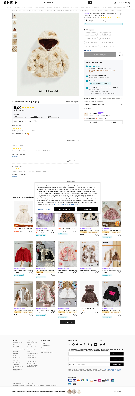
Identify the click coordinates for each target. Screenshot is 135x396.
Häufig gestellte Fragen (47, 352)
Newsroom (16, 360)
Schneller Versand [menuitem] (27, 7)
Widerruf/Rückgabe (32, 346)
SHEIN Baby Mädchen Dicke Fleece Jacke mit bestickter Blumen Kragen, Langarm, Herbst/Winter (111, 230)
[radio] (91, 34)
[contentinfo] (96, 380)
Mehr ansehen (67, 322)
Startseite (14, 10)
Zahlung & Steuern (45, 345)
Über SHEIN (16, 346)
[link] (118, 2)
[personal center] (115, 2)
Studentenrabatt (17, 358)
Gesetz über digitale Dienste (18, 367)
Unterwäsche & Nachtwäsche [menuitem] (71, 7)
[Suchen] (90, 2)
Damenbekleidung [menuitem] (39, 7)
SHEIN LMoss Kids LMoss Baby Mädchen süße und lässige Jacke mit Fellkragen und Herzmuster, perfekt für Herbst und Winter (23, 270)
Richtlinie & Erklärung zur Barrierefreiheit (32, 366)
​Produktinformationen (32, 363)
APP (101, 340)
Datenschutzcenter (116, 370)
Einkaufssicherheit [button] (94, 81)
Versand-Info (30, 344)
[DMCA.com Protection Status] (74, 384)
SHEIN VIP (16, 364)
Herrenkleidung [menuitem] (85, 7)
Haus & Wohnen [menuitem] (96, 7)
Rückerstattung (31, 349)
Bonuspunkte (44, 347)
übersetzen (15, 136)
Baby (19, 10)
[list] (83, 344)
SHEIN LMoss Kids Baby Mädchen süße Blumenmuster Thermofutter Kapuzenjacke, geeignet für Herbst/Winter (45, 310)
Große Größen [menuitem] (57, 7)
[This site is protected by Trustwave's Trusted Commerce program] (69, 384)
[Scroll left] (127, 7)
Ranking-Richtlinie (31, 361)
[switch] (35, 121)
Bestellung (29, 351)
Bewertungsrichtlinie (18, 110)
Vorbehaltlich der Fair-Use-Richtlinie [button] (98, 77)
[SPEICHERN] (120, 54)
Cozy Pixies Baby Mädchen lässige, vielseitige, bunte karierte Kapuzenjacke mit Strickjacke (89, 270)
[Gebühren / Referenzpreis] (91, 21)
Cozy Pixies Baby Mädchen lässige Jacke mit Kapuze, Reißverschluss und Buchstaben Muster (45, 230)
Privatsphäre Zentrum (18, 385)
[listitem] (23, 218)
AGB (14, 355)
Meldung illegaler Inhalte (31, 358)
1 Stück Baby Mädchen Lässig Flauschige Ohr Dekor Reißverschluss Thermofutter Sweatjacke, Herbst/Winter (89, 308)
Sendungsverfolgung (32, 353)
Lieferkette (16, 351)
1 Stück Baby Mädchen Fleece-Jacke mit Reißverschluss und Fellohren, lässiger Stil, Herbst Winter (23, 228)
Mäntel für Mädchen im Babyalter (72, 10)
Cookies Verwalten (51, 385)
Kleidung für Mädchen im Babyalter (31, 10)
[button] (126, 2)
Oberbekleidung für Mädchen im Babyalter (52, 10)
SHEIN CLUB (16, 362)
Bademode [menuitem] (49, 7)
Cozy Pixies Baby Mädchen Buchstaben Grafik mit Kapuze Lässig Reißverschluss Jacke (111, 310)
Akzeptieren (72, 377)
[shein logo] (10, 2)
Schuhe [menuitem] (110, 7)
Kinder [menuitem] (104, 7)
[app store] (101, 345)
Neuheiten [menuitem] (17, 7)
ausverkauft (100, 55)
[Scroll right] (129, 7)
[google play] (104, 345)
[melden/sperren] (78, 141)
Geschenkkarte (44, 350)
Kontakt (43, 343)
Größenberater (30, 355)
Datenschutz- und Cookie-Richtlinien (113, 369)
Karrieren (15, 353)
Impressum (16, 344)
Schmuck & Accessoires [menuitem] (120, 7)
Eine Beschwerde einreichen (17, 370)
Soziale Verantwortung (19, 349)
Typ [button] (91, 30)
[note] (23, 225)
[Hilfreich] (68, 141)
